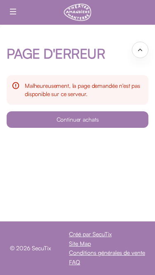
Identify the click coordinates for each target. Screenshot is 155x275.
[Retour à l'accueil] (77, 12)
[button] (13, 11)
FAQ (74, 262)
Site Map (80, 243)
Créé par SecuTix (90, 233)
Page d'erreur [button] (56, 53)
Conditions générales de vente (107, 252)
